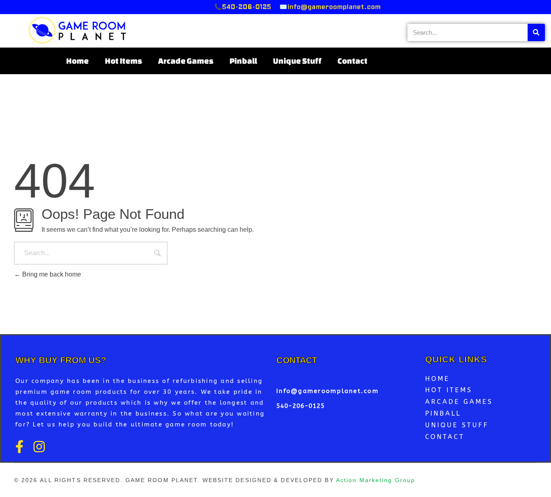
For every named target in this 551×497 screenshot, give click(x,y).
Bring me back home (51, 274)
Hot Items (123, 60)
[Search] (536, 32)
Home (77, 60)
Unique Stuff (297, 60)
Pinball (243, 60)
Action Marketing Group (375, 480)
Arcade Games (185, 60)
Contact (352, 60)
